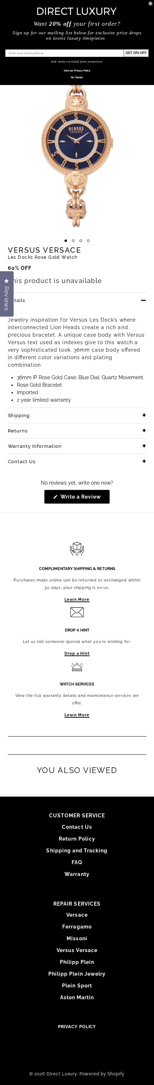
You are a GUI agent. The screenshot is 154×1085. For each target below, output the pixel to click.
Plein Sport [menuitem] (77, 986)
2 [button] (73, 240)
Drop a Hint (76, 653)
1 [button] (65, 240)
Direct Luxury (62, 1073)
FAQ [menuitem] (77, 862)
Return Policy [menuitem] (77, 839)
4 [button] (88, 240)
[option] (77, 142)
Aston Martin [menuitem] (77, 997)
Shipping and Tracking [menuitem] (76, 850)
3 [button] (81, 240)
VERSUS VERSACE (45, 250)
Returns (18, 430)
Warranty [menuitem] (76, 874)
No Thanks (77, 77)
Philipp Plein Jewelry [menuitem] (77, 974)
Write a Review (84, 499)
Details (16, 300)
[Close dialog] (151, 3)
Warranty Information (35, 446)
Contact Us (22, 461)
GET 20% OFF (136, 52)
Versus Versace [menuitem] (77, 950)
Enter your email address (24, 46)
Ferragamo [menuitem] (76, 927)
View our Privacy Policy (77, 70)
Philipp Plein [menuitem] (77, 962)
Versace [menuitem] (76, 915)
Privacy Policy (77, 1026)
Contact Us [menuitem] (77, 827)
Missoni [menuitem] (77, 938)
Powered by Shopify (102, 1073)
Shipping (19, 415)
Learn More (76, 599)
